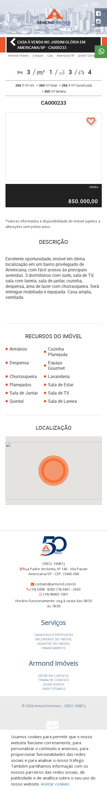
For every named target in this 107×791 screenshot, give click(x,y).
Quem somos (53, 684)
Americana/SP (65, 55)
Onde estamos (53, 689)
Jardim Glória (86, 55)
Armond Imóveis (18, 55)
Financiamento (53, 648)
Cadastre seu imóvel (53, 643)
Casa (50, 55)
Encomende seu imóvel (53, 639)
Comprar (37, 55)
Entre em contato (53, 676)
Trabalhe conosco (53, 680)
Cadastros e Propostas (53, 635)
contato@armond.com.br (55, 583)
